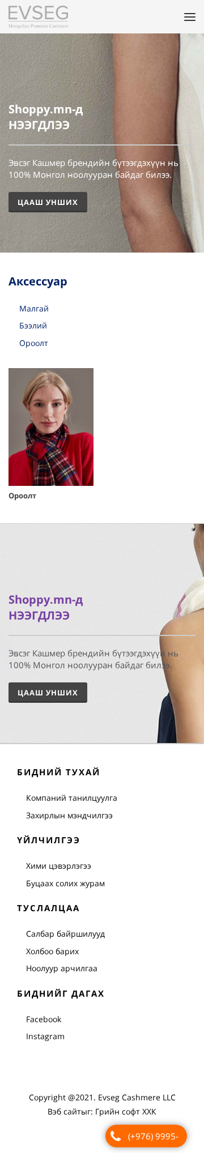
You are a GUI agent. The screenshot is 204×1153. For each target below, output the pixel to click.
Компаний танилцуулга (71, 798)
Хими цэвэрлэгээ (58, 866)
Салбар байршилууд (65, 934)
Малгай (34, 309)
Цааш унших (48, 693)
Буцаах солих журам (65, 883)
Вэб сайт (64, 1112)
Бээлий (33, 326)
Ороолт (33, 343)
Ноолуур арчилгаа (61, 968)
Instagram (45, 1036)
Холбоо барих (52, 951)
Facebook (43, 1019)
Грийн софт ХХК (125, 1112)
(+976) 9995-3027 (153, 1138)
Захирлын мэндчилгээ (69, 815)
